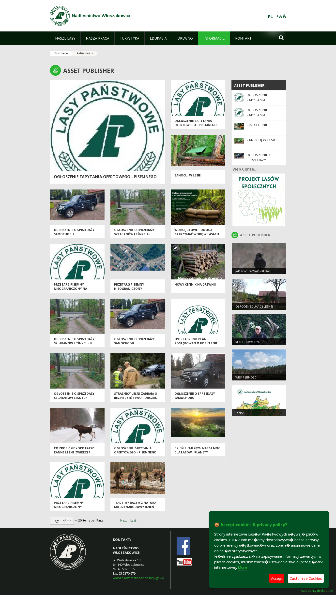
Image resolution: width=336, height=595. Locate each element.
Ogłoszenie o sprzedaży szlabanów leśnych (74, 396)
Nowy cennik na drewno (195, 284)
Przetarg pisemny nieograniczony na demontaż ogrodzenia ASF (76, 288)
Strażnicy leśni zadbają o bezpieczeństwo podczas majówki (135, 398)
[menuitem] (65, 38)
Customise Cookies (306, 578)
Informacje (60, 53)
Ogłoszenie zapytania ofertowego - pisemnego (105, 176)
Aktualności (85, 53)
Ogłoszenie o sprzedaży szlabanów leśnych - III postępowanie (134, 234)
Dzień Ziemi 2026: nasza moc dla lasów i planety (197, 450)
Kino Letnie (257, 125)
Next (123, 520)
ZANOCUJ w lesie (187, 175)
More (242, 567)
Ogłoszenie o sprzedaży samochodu (259, 160)
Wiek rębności (246, 377)
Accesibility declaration (317, 591)
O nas (239, 413)
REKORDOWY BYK (247, 342)
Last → (135, 520)
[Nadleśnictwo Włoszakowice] (60, 16)
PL (270, 17)
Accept (277, 578)
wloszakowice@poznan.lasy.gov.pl (139, 578)
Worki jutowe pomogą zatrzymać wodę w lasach (196, 232)
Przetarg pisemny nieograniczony (129, 286)
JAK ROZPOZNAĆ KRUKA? (252, 271)
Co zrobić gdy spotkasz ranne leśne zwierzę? (74, 450)
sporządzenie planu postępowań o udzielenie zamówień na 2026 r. (196, 343)
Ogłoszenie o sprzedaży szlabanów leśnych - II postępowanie (74, 343)
